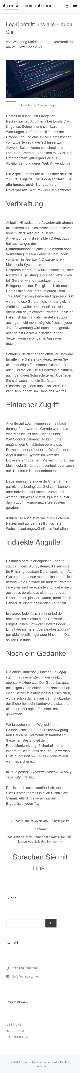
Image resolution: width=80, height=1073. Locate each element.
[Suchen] (51, 923)
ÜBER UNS (14, 1024)
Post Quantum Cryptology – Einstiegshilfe (41, 820)
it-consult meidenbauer (36, 1062)
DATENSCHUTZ (17, 1037)
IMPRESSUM (15, 1031)
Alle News (40, 828)
